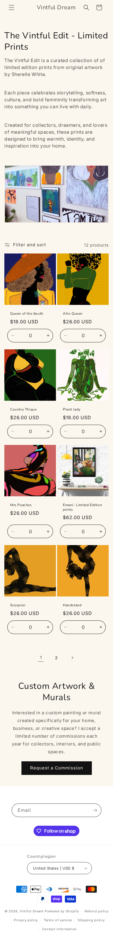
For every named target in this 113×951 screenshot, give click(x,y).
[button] (11, 7)
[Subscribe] (94, 810)
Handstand (72, 605)
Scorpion (17, 605)
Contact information (59, 929)
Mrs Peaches (21, 505)
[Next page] (72, 657)
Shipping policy (91, 920)
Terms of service (58, 920)
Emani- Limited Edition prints (82, 507)
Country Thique (23, 409)
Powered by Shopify (62, 911)
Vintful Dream (32, 911)
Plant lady (72, 409)
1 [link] (41, 657)
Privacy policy (26, 920)
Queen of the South (26, 314)
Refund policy (96, 911)
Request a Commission (56, 768)
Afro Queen (73, 314)
